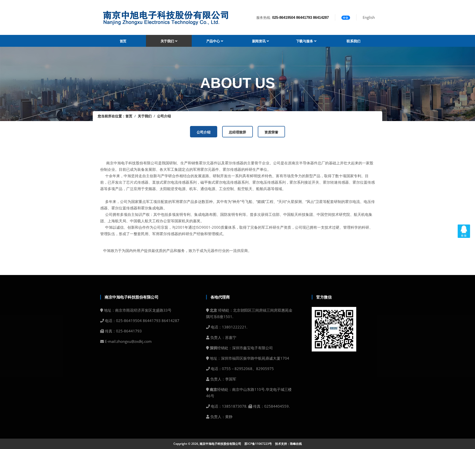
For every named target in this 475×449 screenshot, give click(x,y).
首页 (123, 41)
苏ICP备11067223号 (258, 444)
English (369, 17)
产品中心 (213, 41)
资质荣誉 (271, 132)
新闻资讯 (259, 41)
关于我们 (168, 41)
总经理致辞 (237, 132)
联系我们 (353, 41)
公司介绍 (164, 116)
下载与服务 (305, 41)
